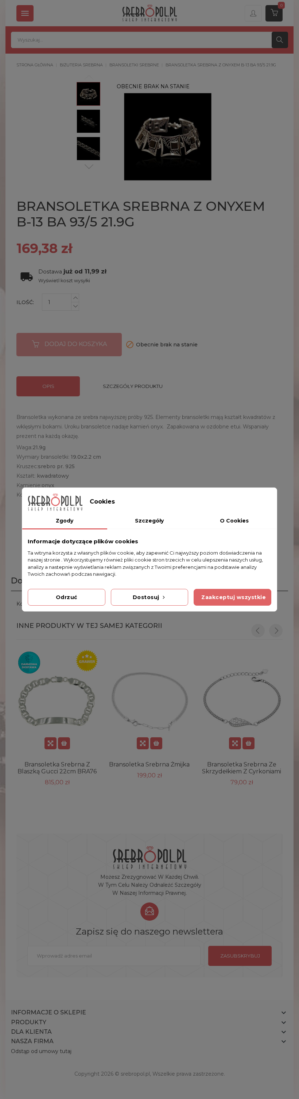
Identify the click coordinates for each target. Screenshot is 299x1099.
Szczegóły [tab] (149, 520)
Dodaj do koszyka (75, 344)
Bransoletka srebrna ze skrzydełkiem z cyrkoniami (241, 768)
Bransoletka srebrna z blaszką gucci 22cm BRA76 (57, 768)
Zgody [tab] (64, 520)
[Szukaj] (280, 40)
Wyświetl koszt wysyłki (64, 280)
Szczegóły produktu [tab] (133, 386)
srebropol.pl (135, 1074)
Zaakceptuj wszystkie (233, 597)
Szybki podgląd (50, 743)
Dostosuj (147, 597)
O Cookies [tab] (234, 520)
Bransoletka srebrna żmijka (149, 764)
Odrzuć (66, 597)
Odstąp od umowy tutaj (41, 1051)
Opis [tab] (48, 386)
